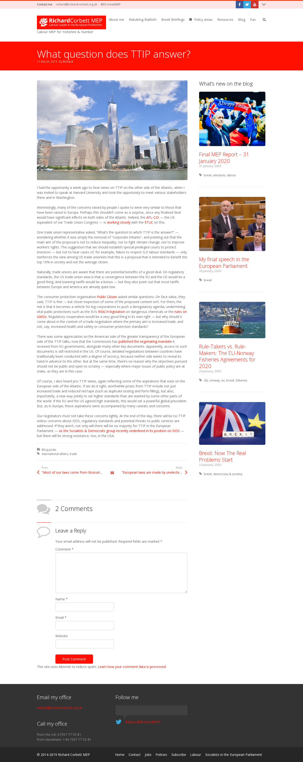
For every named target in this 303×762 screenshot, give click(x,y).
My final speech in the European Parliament (224, 262)
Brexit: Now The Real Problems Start (222, 456)
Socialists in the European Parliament (233, 754)
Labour (195, 754)
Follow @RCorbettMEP (142, 722)
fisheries (241, 380)
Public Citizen (107, 296)
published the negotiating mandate (145, 341)
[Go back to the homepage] (71, 22)
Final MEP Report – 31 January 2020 (224, 157)
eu (223, 380)
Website (61, 636)
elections (219, 175)
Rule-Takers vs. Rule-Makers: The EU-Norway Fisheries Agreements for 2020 (227, 356)
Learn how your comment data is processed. (132, 666)
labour (231, 175)
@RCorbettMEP (111, 4)
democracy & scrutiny (227, 474)
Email (61, 617)
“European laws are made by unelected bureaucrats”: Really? (154, 472)
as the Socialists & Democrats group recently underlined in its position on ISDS (119, 431)
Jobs (148, 754)
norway (215, 380)
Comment (64, 549)
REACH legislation (111, 311)
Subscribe (178, 754)
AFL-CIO (152, 217)
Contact (135, 754)
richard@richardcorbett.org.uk (76, 4)
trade (73, 454)
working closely (118, 222)
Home (120, 754)
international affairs (55, 454)
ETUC (149, 222)
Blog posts (49, 450)
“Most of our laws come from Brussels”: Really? (77, 472)
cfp (206, 380)
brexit (208, 175)
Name (61, 599)
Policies (161, 754)
